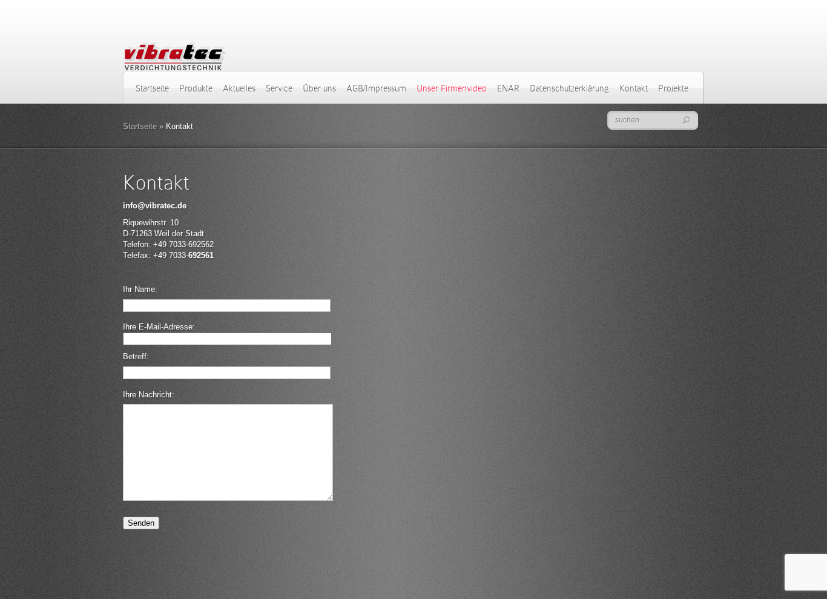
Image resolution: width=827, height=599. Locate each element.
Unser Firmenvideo (452, 88)
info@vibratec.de (154, 205)
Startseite (152, 88)
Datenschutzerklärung (569, 88)
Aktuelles (239, 88)
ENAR (508, 88)
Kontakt (633, 88)
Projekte (673, 88)
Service (279, 88)
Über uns (319, 88)
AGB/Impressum (376, 88)
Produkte (196, 88)
